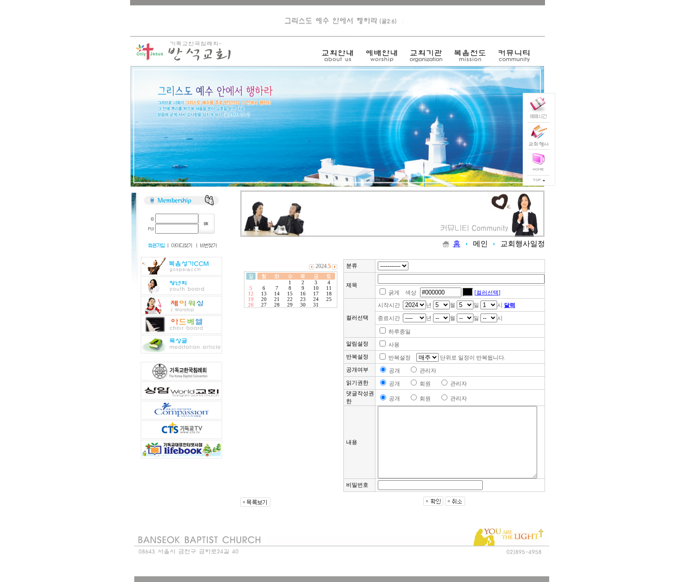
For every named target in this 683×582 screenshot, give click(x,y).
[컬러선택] (487, 292)
